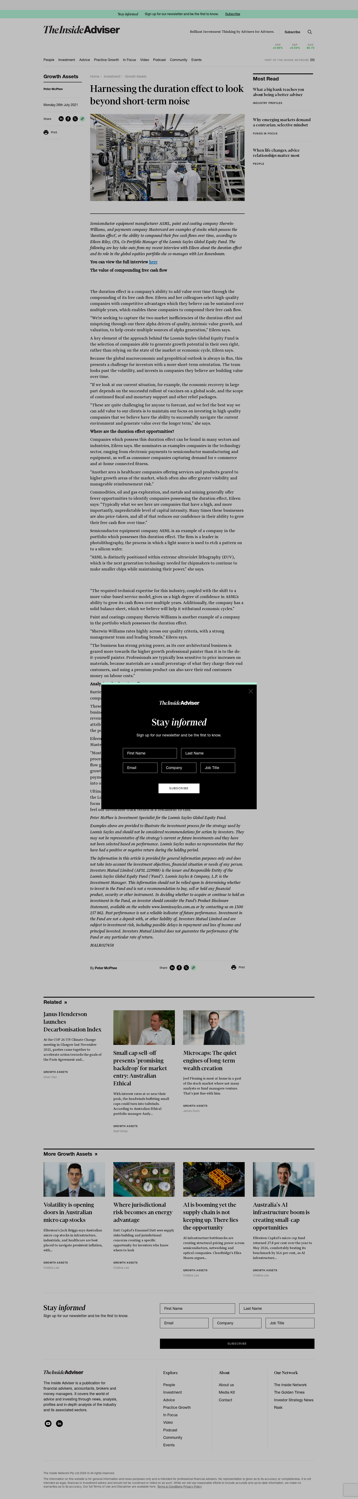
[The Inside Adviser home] (179, 702)
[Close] (250, 691)
